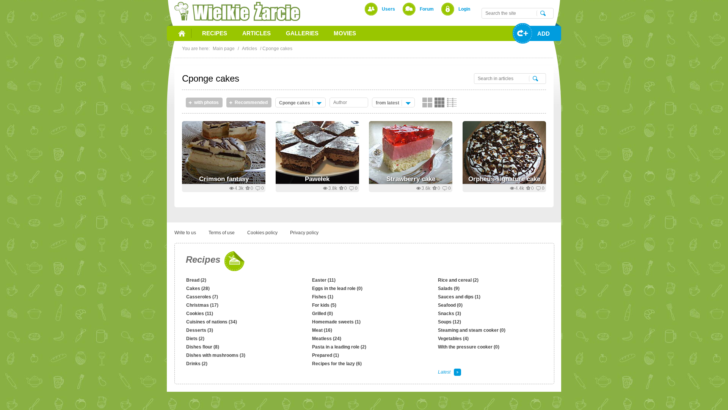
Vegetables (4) (453, 338)
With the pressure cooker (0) (468, 347)
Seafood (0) (450, 305)
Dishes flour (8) (202, 347)
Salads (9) (449, 288)
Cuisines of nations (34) (211, 322)
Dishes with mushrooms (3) (215, 355)
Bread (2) (196, 280)
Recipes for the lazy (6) (337, 363)
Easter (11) (324, 280)
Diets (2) (195, 338)
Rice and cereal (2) (458, 280)
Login (464, 9)
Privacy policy (304, 232)
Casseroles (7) (202, 297)
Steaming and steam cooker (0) (471, 330)
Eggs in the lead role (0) (337, 288)
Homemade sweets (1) (336, 322)
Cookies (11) (199, 313)
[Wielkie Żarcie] (237, 11)
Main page (224, 48)
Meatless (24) (326, 338)
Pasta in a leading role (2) (339, 347)
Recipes (203, 259)
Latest (444, 372)
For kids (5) (324, 305)
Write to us (185, 232)
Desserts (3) (199, 330)
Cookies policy (262, 232)
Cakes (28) (198, 288)
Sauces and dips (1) (459, 297)
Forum (427, 9)
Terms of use (222, 232)
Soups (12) (449, 322)
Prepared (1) (325, 355)
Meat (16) (322, 330)
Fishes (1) (322, 297)
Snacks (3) (449, 313)
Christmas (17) (202, 305)
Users (388, 9)
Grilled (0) (322, 313)
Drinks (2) (196, 363)
